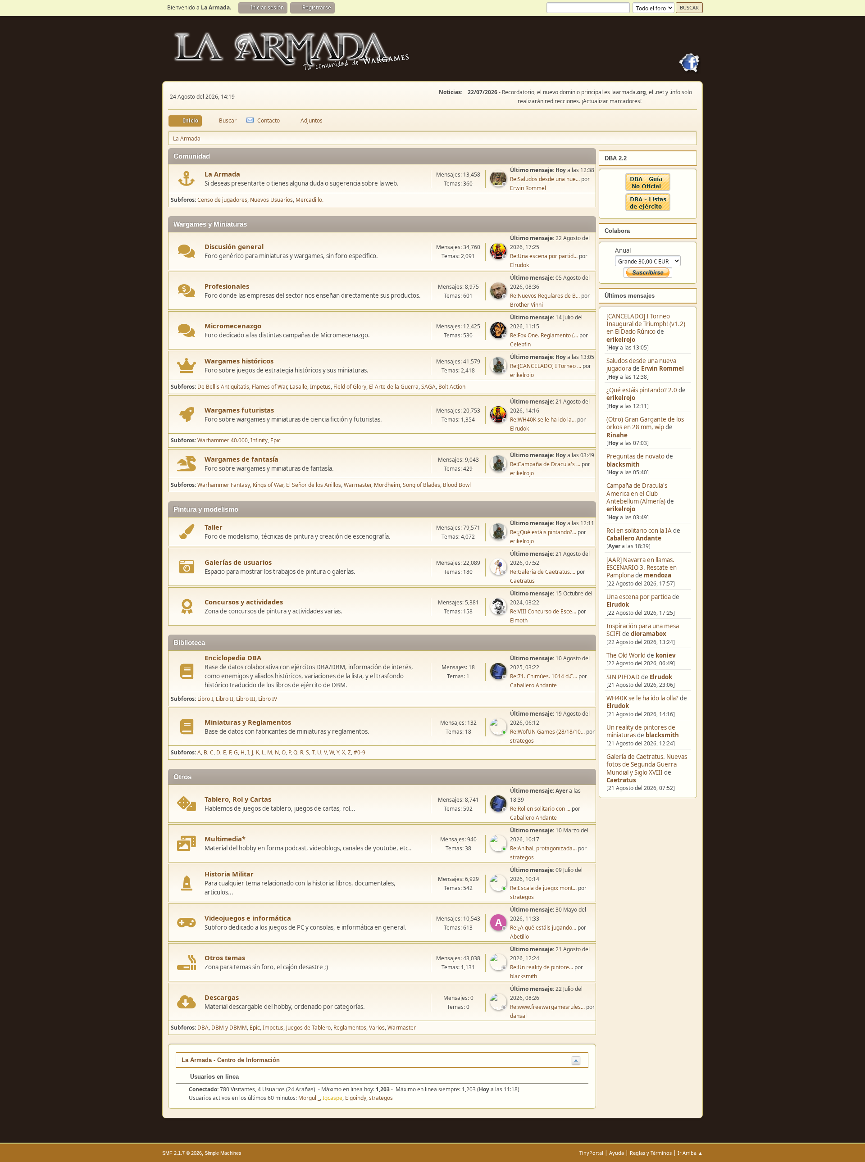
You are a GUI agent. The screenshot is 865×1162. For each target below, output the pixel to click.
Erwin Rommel (662, 368)
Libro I (205, 699)
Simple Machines (223, 1153)
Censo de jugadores (222, 200)
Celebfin (520, 344)
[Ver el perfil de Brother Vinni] (499, 296)
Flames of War (269, 386)
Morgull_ (309, 1098)
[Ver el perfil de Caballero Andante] (499, 676)
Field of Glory (349, 386)
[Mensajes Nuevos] (187, 178)
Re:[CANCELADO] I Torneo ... (545, 366)
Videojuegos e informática (248, 917)
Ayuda (616, 1152)
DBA (203, 1027)
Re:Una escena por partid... (544, 256)
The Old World (626, 655)
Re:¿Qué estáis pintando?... (543, 532)
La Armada (222, 173)
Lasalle (298, 386)
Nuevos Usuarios (271, 200)
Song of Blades (421, 485)
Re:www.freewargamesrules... (547, 1007)
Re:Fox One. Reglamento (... (544, 335)
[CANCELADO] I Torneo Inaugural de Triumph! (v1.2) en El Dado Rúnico (645, 324)
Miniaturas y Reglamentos (248, 721)
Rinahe (617, 435)
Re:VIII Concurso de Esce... (543, 611)
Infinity (259, 440)
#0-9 (359, 752)
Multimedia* (225, 838)
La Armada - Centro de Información (231, 1060)
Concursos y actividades (244, 601)
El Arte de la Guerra (394, 386)
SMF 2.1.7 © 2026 (182, 1153)
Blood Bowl (457, 485)
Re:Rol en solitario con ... (540, 808)
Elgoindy (355, 1098)
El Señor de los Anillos (313, 485)
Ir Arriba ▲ (690, 1152)
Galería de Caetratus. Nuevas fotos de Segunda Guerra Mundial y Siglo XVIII (646, 764)
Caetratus (621, 780)
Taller (214, 526)
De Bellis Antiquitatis (223, 386)
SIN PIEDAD (623, 677)
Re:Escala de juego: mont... (543, 888)
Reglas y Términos (651, 1152)
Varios (377, 1027)
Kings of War (268, 485)
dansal (518, 1016)
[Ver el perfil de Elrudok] (499, 256)
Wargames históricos (239, 360)
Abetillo (519, 936)
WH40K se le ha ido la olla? (642, 698)
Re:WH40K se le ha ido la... (543, 419)
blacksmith (623, 464)
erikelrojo (620, 340)
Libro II (224, 699)
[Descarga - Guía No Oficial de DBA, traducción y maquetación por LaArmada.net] (647, 189)
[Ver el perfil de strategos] (499, 732)
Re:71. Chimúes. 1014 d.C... (543, 676)
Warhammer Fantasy (223, 485)
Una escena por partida (639, 597)
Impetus (320, 386)
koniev (666, 655)
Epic (275, 440)
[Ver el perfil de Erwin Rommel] (499, 184)
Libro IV (267, 699)
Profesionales (227, 285)
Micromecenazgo (233, 325)
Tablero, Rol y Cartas (238, 798)
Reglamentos (349, 1027)
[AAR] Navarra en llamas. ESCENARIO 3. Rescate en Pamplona (641, 568)
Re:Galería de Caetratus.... (542, 572)
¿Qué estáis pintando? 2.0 (641, 390)
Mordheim (387, 485)
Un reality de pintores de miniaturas (640, 731)
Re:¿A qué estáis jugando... (543, 927)
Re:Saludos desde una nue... (545, 179)
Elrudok (617, 604)
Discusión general (234, 246)
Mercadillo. (309, 200)
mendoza (657, 575)
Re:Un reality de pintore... (541, 967)
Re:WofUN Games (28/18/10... (547, 731)
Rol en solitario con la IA (639, 531)
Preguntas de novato (635, 456)
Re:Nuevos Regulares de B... (545, 296)
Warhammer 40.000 (222, 440)
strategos (522, 740)
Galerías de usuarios (238, 562)
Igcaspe (332, 1098)
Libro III (245, 699)
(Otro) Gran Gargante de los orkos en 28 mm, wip (645, 423)
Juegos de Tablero (308, 1027)
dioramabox (648, 634)
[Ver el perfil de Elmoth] (499, 612)
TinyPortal (591, 1152)
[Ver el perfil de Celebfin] (499, 335)
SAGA (428, 386)
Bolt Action (451, 386)
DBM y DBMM (229, 1027)
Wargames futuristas (239, 409)
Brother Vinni (526, 305)
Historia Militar (229, 873)
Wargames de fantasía (241, 458)
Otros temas (225, 957)
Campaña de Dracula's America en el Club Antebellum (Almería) (636, 493)
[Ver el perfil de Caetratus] (499, 572)
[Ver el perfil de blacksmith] (499, 967)
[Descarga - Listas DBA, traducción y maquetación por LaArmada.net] (647, 209)
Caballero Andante (633, 538)
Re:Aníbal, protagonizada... (543, 848)
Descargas (222, 997)
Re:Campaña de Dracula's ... (545, 464)
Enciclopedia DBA (233, 657)
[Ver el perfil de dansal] (499, 1007)
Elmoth (519, 620)
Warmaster (357, 485)
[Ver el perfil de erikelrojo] (499, 371)
